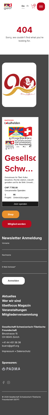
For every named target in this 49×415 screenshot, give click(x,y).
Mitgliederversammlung (20, 314)
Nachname (6, 255)
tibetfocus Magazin (16, 305)
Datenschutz (23, 351)
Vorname (5, 243)
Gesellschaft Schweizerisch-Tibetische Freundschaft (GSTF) (20, 164)
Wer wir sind (11, 301)
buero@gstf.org (10, 345)
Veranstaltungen (14, 310)
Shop (10, 214)
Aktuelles (9, 296)
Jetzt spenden (20, 204)
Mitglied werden (17, 224)
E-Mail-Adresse (9, 267)
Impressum (8, 351)
